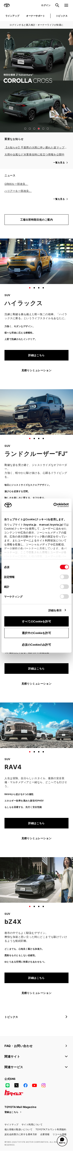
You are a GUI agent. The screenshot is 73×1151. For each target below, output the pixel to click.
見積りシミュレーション (36, 370)
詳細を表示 (55, 610)
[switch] (64, 576)
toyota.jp (30, 524)
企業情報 (45, 1134)
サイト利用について (32, 1124)
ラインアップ (12, 15)
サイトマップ (11, 1124)
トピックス (62, 15)
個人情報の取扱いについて (18, 1129)
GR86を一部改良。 (16, 183)
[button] (25, 128)
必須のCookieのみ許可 (36, 644)
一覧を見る (59, 162)
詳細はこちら (36, 355)
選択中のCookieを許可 (36, 633)
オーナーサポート (35, 15)
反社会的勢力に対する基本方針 (20, 1134)
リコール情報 (60, 1134)
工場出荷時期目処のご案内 (36, 219)
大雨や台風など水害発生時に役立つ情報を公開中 (34, 154)
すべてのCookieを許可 (36, 621)
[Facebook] (25, 1085)
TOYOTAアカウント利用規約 (51, 1129)
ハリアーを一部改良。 (18, 190)
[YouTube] (34, 1085)
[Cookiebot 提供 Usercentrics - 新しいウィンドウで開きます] (52, 505)
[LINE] (7, 1085)
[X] (16, 1085)
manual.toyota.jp (50, 524)
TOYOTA (6, 5)
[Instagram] (43, 1085)
